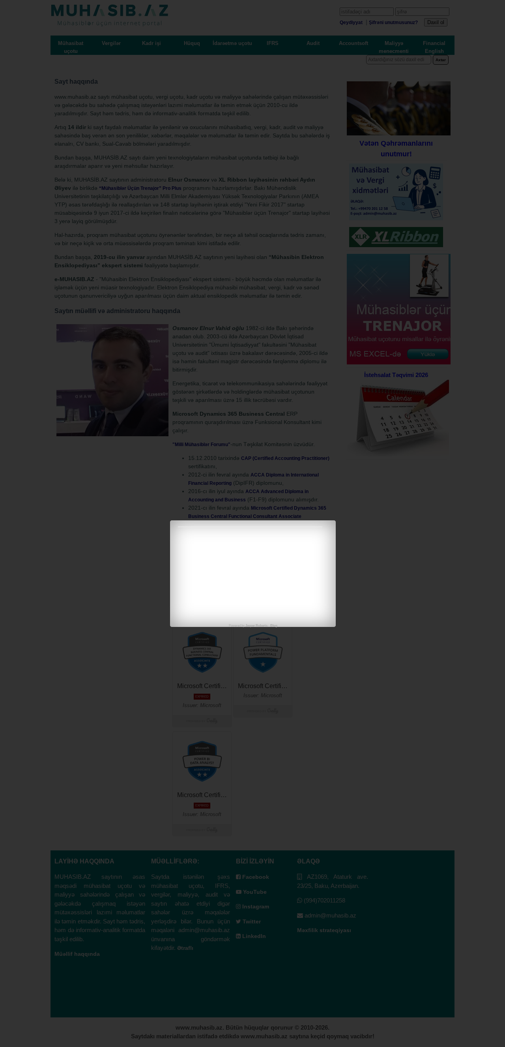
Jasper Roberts (256, 625)
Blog (273, 625)
